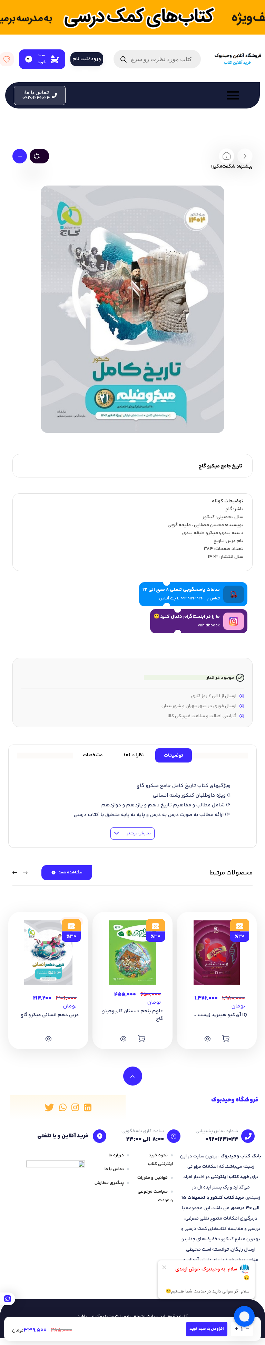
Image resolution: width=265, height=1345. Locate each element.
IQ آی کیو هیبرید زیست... (220, 1015)
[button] (40, 95)
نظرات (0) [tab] (134, 755)
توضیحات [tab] (173, 755)
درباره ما (116, 1155)
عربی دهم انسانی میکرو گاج (49, 1015)
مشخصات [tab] (93, 755)
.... (20, 156)
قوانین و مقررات (152, 1177)
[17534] (48, 1038)
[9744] (225, 1038)
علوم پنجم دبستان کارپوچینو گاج (132, 1015)
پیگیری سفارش (109, 1183)
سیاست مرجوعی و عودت (155, 1196)
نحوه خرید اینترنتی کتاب (160, 1159)
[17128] (141, 1038)
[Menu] (155, 95)
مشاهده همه (70, 872)
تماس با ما (114, 1169)
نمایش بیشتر (138, 833)
